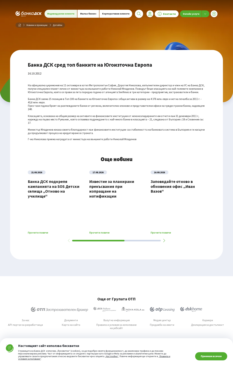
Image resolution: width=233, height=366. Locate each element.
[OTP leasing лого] (162, 309)
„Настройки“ (112, 356)
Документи (71, 320)
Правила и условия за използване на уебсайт (116, 326)
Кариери (207, 320)
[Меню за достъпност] (214, 13)
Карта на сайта (71, 324)
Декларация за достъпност (207, 324)
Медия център (162, 320)
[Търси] (139, 14)
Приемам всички (211, 356)
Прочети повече (38, 232)
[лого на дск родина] (104, 309)
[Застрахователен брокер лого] (59, 309)
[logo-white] (29, 14)
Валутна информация (116, 320)
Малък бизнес (88, 13)
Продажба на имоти (162, 324)
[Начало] (19, 25)
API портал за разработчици (25, 324)
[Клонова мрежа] (150, 13)
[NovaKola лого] (132, 309)
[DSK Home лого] (191, 309)
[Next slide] (164, 240)
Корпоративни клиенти (115, 13)
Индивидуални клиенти (60, 13)
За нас (25, 320)
